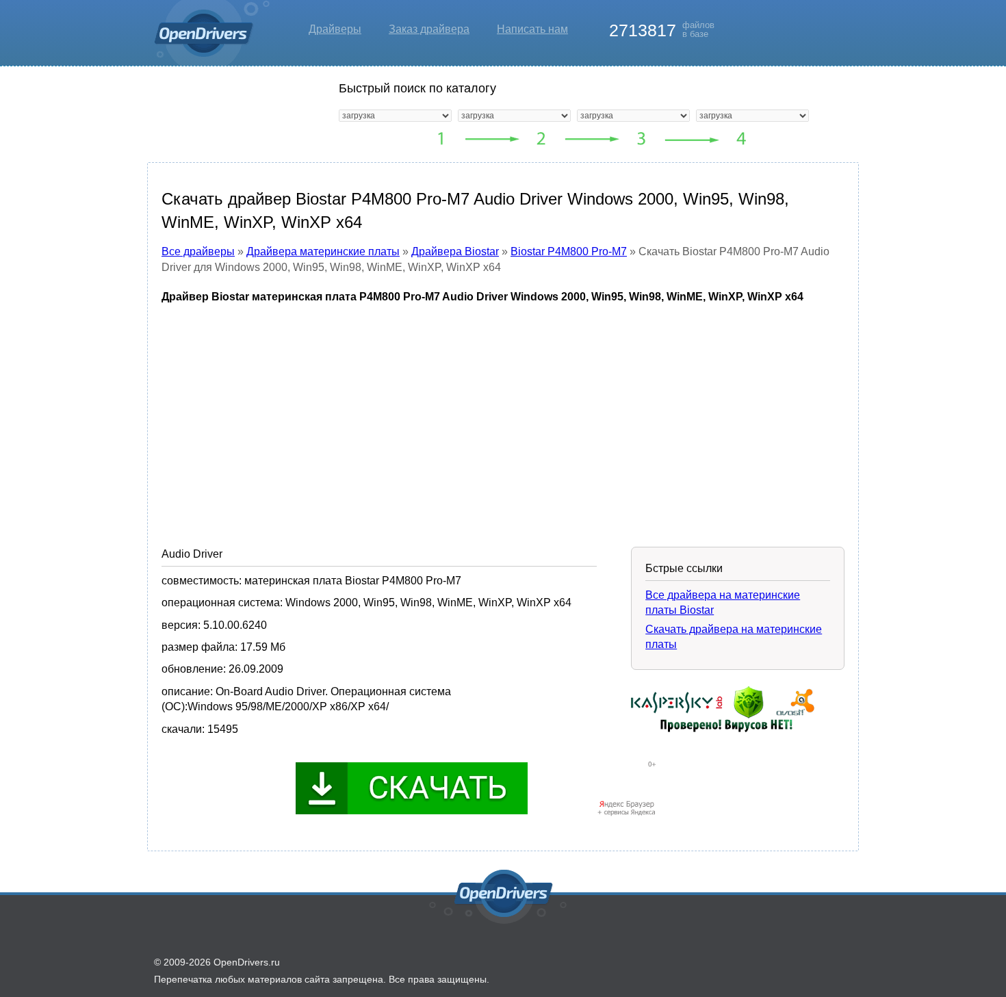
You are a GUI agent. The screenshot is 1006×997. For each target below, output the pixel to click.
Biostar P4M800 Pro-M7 (569, 251)
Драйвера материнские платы (323, 251)
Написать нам (532, 29)
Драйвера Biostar (455, 251)
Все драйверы (198, 251)
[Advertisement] (503, 415)
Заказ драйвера (429, 29)
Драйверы (335, 29)
